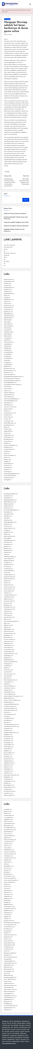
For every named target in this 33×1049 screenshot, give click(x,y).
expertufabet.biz (8, 324)
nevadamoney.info (8, 949)
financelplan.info (8, 512)
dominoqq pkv (17, 1021)
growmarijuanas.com (9, 591)
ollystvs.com (7, 623)
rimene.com (7, 951)
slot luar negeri (6, 1025)
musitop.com (7, 451)
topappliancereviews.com (10, 995)
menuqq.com (5, 1021)
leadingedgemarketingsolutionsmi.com (13, 376)
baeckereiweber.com (9, 279)
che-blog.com (7, 530)
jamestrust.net (7, 886)
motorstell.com (8, 847)
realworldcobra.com (9, 645)
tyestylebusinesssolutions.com (11, 726)
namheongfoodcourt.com (10, 963)
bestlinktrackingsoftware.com (11, 732)
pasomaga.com (8, 471)
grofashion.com (8, 773)
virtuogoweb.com (8, 309)
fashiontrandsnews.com (10, 370)
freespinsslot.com (8, 568)
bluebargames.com (8, 825)
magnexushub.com (8, 307)
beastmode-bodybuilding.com (11, 510)
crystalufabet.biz (8, 358)
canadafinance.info (9, 947)
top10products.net (8, 506)
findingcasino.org (8, 643)
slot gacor (23, 1039)
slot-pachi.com (7, 566)
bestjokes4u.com (8, 542)
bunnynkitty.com (8, 928)
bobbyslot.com (7, 548)
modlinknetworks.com (9, 763)
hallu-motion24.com (9, 969)
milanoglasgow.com (9, 965)
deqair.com (6, 427)
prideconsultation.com (9, 536)
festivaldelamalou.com (9, 827)
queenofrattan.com (9, 631)
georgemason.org (8, 495)
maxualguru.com (8, 562)
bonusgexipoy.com (8, 742)
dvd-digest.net (7, 955)
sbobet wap (23, 1033)
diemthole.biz (7, 900)
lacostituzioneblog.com (10, 455)
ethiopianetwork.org (9, 597)
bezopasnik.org (8, 930)
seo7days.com (7, 918)
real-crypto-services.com (10, 406)
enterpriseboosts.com (9, 876)
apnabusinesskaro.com (9, 1007)
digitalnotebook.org (9, 560)
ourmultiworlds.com (9, 815)
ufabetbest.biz (7, 348)
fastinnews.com (8, 754)
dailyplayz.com (7, 750)
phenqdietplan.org (8, 439)
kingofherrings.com (8, 910)
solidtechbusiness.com (9, 692)
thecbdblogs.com (8, 1003)
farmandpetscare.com (9, 607)
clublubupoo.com (8, 734)
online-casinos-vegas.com (10, 989)
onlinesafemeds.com (9, 315)
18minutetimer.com (8, 584)
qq (4, 251)
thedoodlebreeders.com (10, 423)
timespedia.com (8, 896)
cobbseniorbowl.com (9, 394)
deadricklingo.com (8, 655)
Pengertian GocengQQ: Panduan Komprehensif (16, 225)
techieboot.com (8, 291)
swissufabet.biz (8, 330)
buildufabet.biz (8, 366)
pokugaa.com (7, 783)
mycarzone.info (8, 671)
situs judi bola (14, 1025)
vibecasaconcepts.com (9, 673)
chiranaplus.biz (7, 959)
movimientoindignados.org (10, 445)
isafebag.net (7, 872)
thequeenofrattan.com (9, 633)
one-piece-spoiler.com (9, 639)
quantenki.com (7, 678)
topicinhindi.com (8, 497)
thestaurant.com (8, 730)
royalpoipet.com (8, 728)
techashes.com (7, 283)
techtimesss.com (8, 843)
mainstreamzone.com (9, 588)
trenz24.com (7, 888)
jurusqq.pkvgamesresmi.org (9, 1043)
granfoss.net (7, 973)
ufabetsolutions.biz (9, 342)
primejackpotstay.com (9, 781)
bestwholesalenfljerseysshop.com (12, 380)
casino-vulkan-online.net (10, 979)
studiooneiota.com (8, 641)
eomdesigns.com (8, 663)
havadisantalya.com (9, 287)
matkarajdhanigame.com (10, 522)
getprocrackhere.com (9, 752)
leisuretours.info (8, 603)
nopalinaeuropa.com (9, 477)
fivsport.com (7, 433)
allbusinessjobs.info (9, 504)
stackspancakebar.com (9, 961)
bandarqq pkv (5, 1035)
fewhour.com (7, 582)
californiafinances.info (9, 945)
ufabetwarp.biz (8, 319)
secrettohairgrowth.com (10, 924)
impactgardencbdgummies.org (11, 473)
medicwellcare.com (8, 682)
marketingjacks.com (9, 993)
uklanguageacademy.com (10, 499)
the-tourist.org (7, 868)
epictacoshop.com (8, 940)
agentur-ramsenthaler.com (10, 661)
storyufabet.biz (8, 354)
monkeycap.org (8, 862)
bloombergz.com (8, 874)
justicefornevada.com (9, 601)
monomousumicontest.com (10, 653)
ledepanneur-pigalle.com (10, 953)
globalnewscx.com (8, 625)
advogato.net (7, 870)
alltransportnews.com (9, 368)
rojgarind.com (7, 580)
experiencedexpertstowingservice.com (13, 696)
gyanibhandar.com (8, 317)
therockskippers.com (9, 971)
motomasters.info (8, 669)
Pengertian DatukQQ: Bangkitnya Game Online (16, 222)
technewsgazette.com (9, 906)
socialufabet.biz (8, 344)
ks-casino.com (7, 419)
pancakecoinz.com (8, 532)
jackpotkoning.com (8, 761)
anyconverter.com (8, 894)
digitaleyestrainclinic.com (10, 985)
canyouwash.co (7, 285)
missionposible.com (9, 987)
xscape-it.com (7, 390)
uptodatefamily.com (9, 449)
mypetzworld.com (8, 409)
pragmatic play (6, 1027)
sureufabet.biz (7, 350)
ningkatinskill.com (8, 431)
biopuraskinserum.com (9, 942)
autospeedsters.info (9, 649)
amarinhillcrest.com (9, 866)
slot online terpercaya (9, 245)
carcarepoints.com (8, 421)
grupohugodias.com (9, 425)
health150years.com (9, 849)
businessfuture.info (9, 514)
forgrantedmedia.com (9, 835)
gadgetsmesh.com (8, 599)
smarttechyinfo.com (9, 558)
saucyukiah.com (8, 809)
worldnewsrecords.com (9, 688)
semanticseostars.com (9, 587)
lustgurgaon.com (8, 544)
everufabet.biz (7, 362)
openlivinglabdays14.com (10, 382)
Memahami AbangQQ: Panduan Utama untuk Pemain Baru (16, 218)
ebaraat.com (7, 301)
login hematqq (18, 1037)
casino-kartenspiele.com (10, 878)
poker (5, 257)
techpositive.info (8, 613)
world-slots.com (8, 526)
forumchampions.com (9, 823)
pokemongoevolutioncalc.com (11, 775)
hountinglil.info (7, 538)
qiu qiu (5, 249)
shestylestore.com (8, 793)
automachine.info (8, 647)
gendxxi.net (7, 667)
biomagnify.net (8, 479)
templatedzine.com (9, 435)
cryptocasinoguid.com (9, 374)
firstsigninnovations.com (10, 829)
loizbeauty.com (8, 892)
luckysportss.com (8, 767)
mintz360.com (7, 552)
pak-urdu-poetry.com (9, 617)
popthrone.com (8, 524)
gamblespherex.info (9, 659)
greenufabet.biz (8, 334)
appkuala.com (7, 916)
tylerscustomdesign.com (10, 839)
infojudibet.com (8, 516)
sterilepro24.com (8, 690)
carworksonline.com (9, 841)
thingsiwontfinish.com (9, 795)
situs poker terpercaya (9, 253)
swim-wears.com (8, 833)
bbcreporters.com (8, 372)
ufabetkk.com (7, 902)
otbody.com (7, 884)
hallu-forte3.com (8, 967)
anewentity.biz (7, 914)
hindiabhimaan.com (9, 999)
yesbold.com (7, 297)
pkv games (7, 171)
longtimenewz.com (8, 765)
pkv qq (11, 1021)
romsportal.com (8, 789)
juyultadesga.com (8, 404)
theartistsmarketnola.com (10, 957)
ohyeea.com (7, 457)
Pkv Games (7, 19)
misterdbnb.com (8, 720)
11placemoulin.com (8, 550)
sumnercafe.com (8, 441)
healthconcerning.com (9, 578)
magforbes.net (7, 860)
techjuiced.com (7, 303)
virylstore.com (7, 845)
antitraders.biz (7, 386)
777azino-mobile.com (9, 392)
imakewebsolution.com (9, 528)
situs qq (4, 1023)
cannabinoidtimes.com (9, 574)
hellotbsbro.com (8, 605)
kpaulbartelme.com (9, 702)
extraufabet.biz (8, 338)
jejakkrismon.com (8, 898)
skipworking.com (8, 890)
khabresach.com (8, 1001)
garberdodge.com (8, 831)
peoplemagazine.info (9, 281)
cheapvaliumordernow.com (10, 710)
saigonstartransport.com (10, 934)
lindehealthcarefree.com (10, 502)
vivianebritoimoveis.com (10, 857)
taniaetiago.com (8, 467)
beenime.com (7, 712)
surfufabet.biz (7, 346)
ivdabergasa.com (8, 402)
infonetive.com (7, 938)
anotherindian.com (8, 463)
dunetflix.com (7, 443)
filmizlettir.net (7, 813)
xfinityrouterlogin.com (9, 991)
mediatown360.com (9, 983)
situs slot (28, 1025)
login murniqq (10, 1037)
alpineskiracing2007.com (10, 977)
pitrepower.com (8, 981)
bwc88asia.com (8, 415)
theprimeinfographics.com (10, 708)
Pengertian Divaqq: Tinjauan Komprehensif (15, 213)
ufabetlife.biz (7, 340)
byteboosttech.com (9, 305)
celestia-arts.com (8, 821)
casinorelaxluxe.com (9, 744)
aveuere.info (7, 572)
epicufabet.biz (7, 356)
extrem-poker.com (8, 417)
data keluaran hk (8, 247)
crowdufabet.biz (8, 364)
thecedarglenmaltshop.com (11, 493)
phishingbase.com (8, 777)
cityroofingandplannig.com (10, 400)
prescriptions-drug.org (9, 851)
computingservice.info (9, 609)
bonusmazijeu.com (8, 736)
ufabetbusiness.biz (8, 332)
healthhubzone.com (9, 299)
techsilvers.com (8, 429)
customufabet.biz (8, 352)
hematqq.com (21, 1035)
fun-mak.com (7, 716)
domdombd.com (8, 748)
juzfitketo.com (7, 469)
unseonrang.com (8, 615)
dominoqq (6, 255)
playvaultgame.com (9, 785)
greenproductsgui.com (9, 576)
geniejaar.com (7, 546)
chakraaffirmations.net (9, 540)
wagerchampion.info (9, 651)
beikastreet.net (8, 811)
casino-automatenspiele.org (11, 880)
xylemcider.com (7, 465)
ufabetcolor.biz (8, 336)
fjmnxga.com (7, 932)
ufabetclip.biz (7, 321)
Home (3, 10)
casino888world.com (9, 718)
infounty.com (7, 410)
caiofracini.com (8, 611)
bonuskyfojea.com (8, 738)
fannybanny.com (8, 756)
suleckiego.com (7, 1009)
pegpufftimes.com (8, 819)
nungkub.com (7, 461)
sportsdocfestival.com (9, 791)
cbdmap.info (7, 518)
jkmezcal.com (7, 722)
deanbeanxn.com (8, 520)
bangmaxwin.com (8, 936)
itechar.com (7, 295)
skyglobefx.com (8, 657)
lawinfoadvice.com (8, 437)
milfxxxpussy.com (8, 447)
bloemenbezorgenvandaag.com (12, 922)
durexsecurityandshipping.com (11, 398)
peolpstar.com (7, 837)
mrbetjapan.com (8, 912)
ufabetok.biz (7, 360)
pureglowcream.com (9, 920)
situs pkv (28, 1023)
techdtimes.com (8, 289)
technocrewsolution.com (10, 853)
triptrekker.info (7, 665)
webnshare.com (8, 593)
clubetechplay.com (8, 746)
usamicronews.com (8, 771)
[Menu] (30, 4)
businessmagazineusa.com (10, 680)
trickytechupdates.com (9, 997)
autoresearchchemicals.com (11, 1005)
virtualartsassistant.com (10, 706)
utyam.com (6, 453)
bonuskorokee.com (8, 740)
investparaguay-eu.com (10, 413)
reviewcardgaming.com (9, 694)
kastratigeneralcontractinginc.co (12, 378)
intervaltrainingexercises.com (11, 724)
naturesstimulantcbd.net (10, 475)
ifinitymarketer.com (9, 758)
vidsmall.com (7, 684)
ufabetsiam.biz (8, 328)
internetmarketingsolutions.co (11, 621)
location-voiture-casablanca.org (12, 700)
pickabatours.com (8, 508)
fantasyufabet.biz (8, 326)
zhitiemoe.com (7, 459)
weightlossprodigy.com (9, 556)
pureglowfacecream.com (10, 908)
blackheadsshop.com (9, 698)
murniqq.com (13, 1035)
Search (5, 193)
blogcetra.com (7, 619)
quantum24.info (8, 676)
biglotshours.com (8, 311)
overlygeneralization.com (10, 595)
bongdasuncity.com (9, 564)
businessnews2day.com (9, 686)
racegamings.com (8, 779)
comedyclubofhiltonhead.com (11, 704)
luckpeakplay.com (8, 769)
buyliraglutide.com (8, 313)
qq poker (4, 1039)
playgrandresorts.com (9, 787)
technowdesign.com (9, 396)
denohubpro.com (8, 635)
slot (12, 1027)
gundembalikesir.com (9, 293)
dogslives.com (7, 627)
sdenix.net (6, 864)
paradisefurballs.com (9, 570)
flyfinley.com (7, 534)
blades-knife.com (8, 637)
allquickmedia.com (8, 904)
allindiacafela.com (8, 975)
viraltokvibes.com (8, 856)
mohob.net (6, 554)
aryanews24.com (8, 388)
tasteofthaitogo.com (9, 926)
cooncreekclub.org (8, 817)
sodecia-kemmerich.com (10, 714)
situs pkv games (21, 1023)
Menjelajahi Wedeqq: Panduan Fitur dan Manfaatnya (14, 230)
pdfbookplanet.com (9, 629)
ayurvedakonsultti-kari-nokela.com (12, 384)
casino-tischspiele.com (9, 882)
